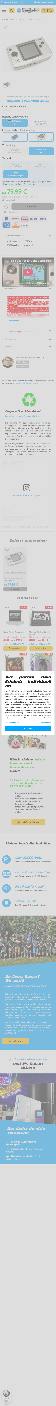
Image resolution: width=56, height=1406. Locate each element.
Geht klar (28, 728)
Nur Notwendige (12, 722)
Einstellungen (45, 722)
